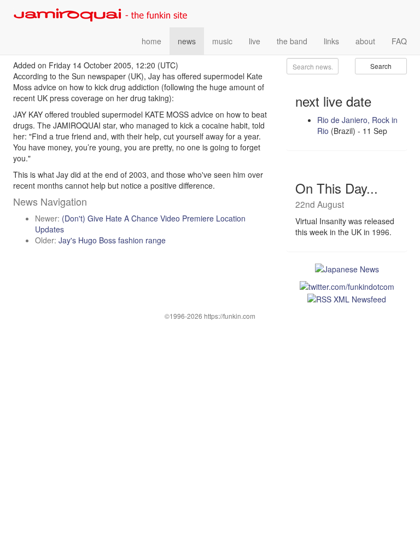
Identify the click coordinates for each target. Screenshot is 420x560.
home (151, 41)
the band (292, 41)
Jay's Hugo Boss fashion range (112, 240)
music (222, 41)
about (365, 41)
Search (381, 66)
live (254, 41)
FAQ (399, 41)
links (331, 41)
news (187, 41)
